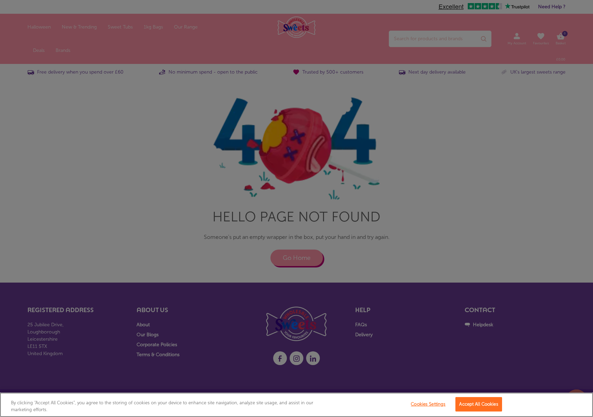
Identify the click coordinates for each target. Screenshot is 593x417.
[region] (296, 405)
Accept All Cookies (478, 404)
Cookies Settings (428, 404)
